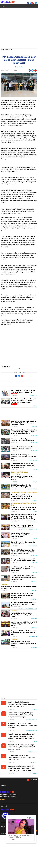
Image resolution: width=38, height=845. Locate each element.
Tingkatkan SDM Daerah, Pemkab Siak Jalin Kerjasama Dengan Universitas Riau (23, 632)
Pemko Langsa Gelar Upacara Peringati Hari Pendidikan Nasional (22, 439)
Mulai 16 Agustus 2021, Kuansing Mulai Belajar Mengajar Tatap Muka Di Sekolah (24, 623)
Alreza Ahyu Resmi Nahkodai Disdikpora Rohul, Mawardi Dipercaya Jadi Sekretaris (21, 758)
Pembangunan (32, 752)
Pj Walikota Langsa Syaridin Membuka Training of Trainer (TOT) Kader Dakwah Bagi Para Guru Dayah (23, 400)
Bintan (35, 562)
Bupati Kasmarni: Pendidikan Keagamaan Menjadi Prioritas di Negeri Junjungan (21, 535)
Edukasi (34, 500)
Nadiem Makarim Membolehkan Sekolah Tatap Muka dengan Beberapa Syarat (24, 614)
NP (4, 6)
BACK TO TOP (33, 779)
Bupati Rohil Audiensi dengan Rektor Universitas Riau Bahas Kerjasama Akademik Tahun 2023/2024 (23, 551)
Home (2, 49)
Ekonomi (34, 581)
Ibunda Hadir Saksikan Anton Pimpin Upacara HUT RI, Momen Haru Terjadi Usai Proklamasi (21, 747)
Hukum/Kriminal (31, 720)
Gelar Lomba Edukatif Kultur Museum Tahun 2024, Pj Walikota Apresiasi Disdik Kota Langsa (23, 422)
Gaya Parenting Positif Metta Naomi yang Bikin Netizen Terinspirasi (23, 391)
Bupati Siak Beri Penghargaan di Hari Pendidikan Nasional (23, 543)
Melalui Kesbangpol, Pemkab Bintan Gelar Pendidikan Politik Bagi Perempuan (23, 568)
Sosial (35, 406)
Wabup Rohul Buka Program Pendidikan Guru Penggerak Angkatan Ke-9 (23, 456)
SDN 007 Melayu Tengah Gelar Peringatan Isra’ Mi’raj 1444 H (21, 486)
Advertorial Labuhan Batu (28, 529)
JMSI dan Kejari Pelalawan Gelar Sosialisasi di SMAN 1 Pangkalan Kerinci (22, 478)
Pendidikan (9, 49)
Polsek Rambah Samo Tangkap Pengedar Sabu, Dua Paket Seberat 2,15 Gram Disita (22, 725)
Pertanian (33, 773)
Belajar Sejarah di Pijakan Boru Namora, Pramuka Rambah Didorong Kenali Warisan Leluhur (21, 704)
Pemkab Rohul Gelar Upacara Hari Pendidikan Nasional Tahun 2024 (22, 447)
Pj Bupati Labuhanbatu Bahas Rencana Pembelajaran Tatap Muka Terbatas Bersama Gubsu (23, 604)
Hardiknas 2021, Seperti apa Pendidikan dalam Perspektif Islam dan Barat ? (24, 643)
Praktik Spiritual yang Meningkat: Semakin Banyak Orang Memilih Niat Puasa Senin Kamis (23, 465)
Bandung (34, 590)
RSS (36, 830)
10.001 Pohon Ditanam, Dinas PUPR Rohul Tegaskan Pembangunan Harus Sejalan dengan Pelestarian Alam (21, 768)
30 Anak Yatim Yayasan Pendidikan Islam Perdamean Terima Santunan (23, 526)
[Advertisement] (19, 29)
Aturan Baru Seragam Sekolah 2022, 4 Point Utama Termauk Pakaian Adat (23, 508)
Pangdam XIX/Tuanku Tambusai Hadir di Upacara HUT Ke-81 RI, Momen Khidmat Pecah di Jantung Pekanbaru (22, 736)
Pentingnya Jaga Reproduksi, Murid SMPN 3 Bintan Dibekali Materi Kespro (23, 559)
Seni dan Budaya (31, 489)
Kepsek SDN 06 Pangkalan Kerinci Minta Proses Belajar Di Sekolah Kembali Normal (22, 595)
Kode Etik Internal (5, 826)
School (34, 426)
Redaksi (2, 799)
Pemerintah (33, 762)
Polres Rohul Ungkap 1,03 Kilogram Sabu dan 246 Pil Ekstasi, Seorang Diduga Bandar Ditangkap (21, 715)
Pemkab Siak (33, 546)
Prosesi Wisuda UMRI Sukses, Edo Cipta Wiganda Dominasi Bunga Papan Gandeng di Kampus (23, 577)
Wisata (34, 709)
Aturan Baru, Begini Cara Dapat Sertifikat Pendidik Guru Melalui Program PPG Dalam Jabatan (21, 496)
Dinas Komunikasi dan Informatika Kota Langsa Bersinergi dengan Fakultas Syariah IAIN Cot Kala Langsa (24, 431)
